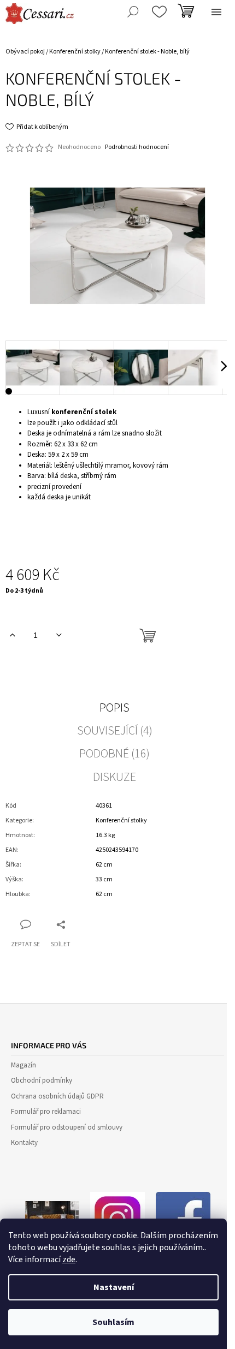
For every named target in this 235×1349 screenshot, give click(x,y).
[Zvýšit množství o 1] (12, 635)
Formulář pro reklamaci (46, 1112)
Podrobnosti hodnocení (137, 147)
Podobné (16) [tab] (114, 753)
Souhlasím (113, 1322)
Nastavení (113, 1287)
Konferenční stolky (121, 820)
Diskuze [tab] (114, 777)
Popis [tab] (114, 707)
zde (68, 1260)
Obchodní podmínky (41, 1080)
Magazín (23, 1065)
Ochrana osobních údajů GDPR (57, 1096)
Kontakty (24, 1143)
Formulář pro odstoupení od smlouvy (66, 1127)
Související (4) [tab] (114, 730)
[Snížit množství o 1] (59, 635)
